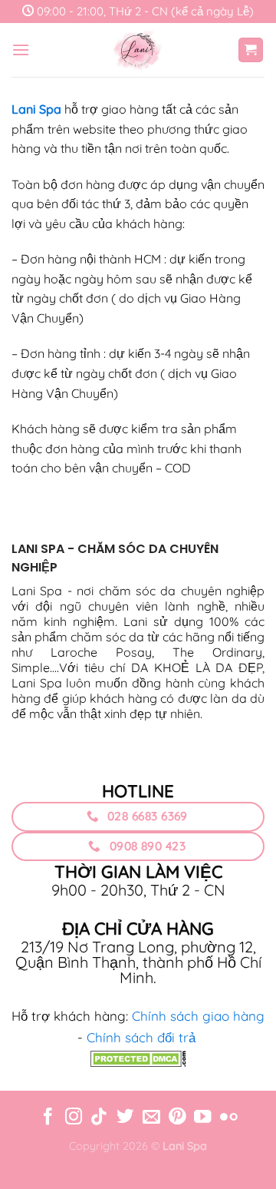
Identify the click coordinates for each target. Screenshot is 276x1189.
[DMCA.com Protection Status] (138, 1057)
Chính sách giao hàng (198, 1016)
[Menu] (21, 49)
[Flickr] (228, 1118)
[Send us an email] (151, 1118)
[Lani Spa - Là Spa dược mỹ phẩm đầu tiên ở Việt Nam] (138, 50)
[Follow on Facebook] (47, 1118)
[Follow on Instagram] (73, 1118)
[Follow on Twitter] (125, 1118)
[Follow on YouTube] (202, 1118)
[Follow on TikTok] (98, 1118)
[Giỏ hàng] (251, 50)
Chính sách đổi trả (141, 1037)
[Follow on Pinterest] (176, 1118)
